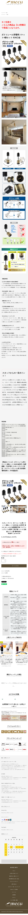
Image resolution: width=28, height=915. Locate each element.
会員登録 (14, 894)
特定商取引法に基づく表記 (14, 878)
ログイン (14, 897)
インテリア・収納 (4, 12)
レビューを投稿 (4, 572)
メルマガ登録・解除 (14, 900)
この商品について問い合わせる (7, 578)
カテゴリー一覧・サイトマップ (14, 886)
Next (26, 509)
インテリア (3, 14)
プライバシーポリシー (14, 881)
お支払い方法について (14, 873)
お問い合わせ (14, 884)
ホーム (14, 870)
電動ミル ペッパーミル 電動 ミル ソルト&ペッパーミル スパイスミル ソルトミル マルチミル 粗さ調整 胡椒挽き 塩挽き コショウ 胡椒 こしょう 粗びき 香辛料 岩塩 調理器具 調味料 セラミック (6, 659)
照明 (7, 14)
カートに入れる (15, 565)
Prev (2, 509)
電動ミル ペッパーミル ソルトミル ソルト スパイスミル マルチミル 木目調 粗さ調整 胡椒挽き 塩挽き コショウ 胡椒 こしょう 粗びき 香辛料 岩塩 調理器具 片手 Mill (21, 659)
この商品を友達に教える (6, 576)
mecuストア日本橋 (14, 889)
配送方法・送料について (13, 876)
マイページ (14, 892)
